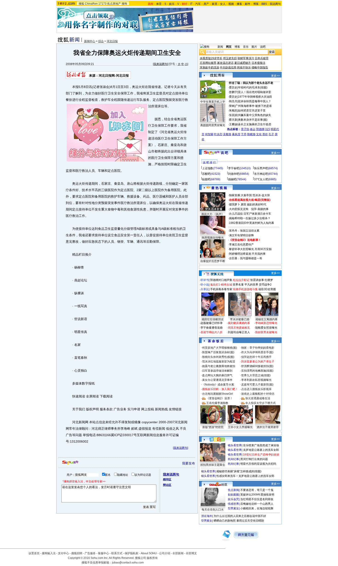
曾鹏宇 (233, 92)
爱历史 (233, 87)
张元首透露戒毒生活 (257, 398)
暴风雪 (236, 134)
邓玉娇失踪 (230, 58)
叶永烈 (218, 134)
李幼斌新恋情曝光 (266, 323)
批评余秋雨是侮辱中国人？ (254, 101)
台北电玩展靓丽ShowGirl (217, 393)
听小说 (205, 284)
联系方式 (116, 553)
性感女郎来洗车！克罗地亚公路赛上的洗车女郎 (245, 476)
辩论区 (167, 485)
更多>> (275, 75)
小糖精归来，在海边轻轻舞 (256, 508)
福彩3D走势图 (267, 289)
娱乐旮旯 (233, 499)
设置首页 (34, 553)
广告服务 (90, 553)
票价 (265, 134)
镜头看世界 (235, 445)
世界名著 (238, 284)
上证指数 (207, 168)
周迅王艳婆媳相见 (239, 327)
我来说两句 (160, 64)
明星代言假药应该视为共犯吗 (258, 463)
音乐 (246, 46)
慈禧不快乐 (244, 67)
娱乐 (172, 4)
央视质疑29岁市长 (211, 58)
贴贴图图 (233, 494)
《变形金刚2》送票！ (219, 398)
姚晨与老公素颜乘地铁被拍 (218, 366)
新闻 (220, 46)
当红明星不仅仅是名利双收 (256, 499)
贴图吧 (206, 179)
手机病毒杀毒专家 (221, 289)
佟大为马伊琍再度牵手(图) (257, 352)
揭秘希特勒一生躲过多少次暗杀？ (249, 218)
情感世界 (233, 503)
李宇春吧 (233, 168)
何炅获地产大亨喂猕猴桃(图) (219, 347)
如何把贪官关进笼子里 (252, 110)
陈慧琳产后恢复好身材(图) (218, 352)
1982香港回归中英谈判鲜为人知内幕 (251, 223)
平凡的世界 (251, 284)
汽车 (198, 4)
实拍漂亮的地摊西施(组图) (257, 370)
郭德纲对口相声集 (221, 280)
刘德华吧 (233, 173)
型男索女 (233, 508)
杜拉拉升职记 (241, 280)
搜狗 (124, 3)
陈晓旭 (251, 134)
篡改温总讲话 (225, 62)
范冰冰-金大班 (261, 195)
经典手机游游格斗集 (245, 289)
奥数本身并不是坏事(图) (252, 119)
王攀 (232, 124)
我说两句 (275, 4)
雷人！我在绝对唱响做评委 (254, 92)
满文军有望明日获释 (241, 235)
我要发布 (188, 463)
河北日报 (112, 41)
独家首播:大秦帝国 (240, 195)
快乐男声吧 (261, 168)
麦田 (243, 204)
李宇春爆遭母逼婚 (212, 327)
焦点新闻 (233, 490)
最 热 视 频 (219, 188)
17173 (102, 3)
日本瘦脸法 (258, 62)
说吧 (263, 46)
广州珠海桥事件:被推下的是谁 (253, 106)
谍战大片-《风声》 (212, 214)
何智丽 (209, 134)
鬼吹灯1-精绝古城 (221, 284)
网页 (229, 46)
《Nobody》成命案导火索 (218, 384)
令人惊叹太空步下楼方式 (260, 403)
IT (191, 4)
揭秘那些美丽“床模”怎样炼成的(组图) (238, 471)
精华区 (167, 479)
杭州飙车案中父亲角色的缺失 (253, 115)
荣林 (232, 106)
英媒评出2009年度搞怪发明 (257, 494)
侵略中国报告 (260, 67)
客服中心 (103, 553)
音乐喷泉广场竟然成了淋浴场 (261, 445)
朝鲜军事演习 (246, 58)
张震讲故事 (257, 280)
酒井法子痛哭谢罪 (268, 427)
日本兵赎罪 (262, 58)
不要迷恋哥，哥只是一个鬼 (256, 490)
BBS (264, 4)
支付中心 (63, 553)
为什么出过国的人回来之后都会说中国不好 (240, 516)
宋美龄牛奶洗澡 (209, 67)
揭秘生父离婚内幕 (266, 319)
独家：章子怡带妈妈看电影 (257, 347)
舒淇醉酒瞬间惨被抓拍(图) (257, 366)
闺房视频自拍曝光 (213, 237)
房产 (206, 4)
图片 (254, 46)
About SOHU (149, 553)
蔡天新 (233, 119)
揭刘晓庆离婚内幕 (239, 323)
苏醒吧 (206, 173)
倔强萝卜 (234, 204)
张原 (232, 115)
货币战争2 (265, 284)
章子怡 (245, 129)
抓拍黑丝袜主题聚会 (212, 465)
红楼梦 (269, 280)
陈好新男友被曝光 (266, 332)
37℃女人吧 (261, 179)
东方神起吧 (261, 173)
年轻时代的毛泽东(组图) (252, 87)
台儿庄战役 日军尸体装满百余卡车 (250, 213)
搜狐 (81, 3)
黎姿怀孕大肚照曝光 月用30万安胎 (250, 249)
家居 (214, 4)
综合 (101, 41)
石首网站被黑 (208, 62)
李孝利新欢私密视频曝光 (256, 380)
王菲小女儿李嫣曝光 (240, 427)
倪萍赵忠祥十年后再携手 (256, 357)
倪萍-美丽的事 (260, 209)
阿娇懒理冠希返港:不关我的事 (247, 253)
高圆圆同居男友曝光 (212, 125)
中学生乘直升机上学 (212, 101)
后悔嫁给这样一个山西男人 (256, 503)
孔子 (271, 134)
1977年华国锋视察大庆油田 (255, 96)
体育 (159, 4)
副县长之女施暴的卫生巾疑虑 (253, 124)
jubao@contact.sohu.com (128, 562)
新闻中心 (89, 41)
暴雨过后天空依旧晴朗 (250, 520)
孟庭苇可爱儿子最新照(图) (257, 384)
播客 (239, 4)
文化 (259, 134)
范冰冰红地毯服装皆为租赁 (218, 361)
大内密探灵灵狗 (238, 209)
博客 (256, 4)
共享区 (205, 289)
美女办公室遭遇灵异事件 (217, 380)
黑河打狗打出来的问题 (254, 459)
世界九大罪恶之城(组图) (256, 375)
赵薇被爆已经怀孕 (212, 323)
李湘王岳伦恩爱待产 (241, 244)
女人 (223, 4)
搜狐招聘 (76, 553)
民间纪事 (233, 459)
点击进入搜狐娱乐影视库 (256, 389)
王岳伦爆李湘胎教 (217, 403)
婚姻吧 (232, 179)
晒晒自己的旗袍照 (225, 520)
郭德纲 (260, 129)
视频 (231, 4)
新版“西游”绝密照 (212, 427)
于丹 (243, 134)
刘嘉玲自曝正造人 (239, 332)
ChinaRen (91, 3)
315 (267, 129)
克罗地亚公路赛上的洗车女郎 (261, 450)
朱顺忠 (233, 110)
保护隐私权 (131, 553)
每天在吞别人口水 (213, 509)
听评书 (205, 280)
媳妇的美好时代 (256, 204)
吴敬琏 (227, 134)
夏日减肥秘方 (242, 62)
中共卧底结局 (228, 67)
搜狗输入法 (49, 553)
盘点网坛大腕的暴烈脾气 (217, 375)
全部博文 (191, 553)
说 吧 (224, 153)
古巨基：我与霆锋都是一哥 (245, 258)
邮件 (247, 4)
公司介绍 (164, 553)
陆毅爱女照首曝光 (266, 327)
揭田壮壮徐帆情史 (213, 319)
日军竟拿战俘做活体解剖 (217, 370)
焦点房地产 (114, 3)
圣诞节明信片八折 (212, 332)
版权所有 (152, 558)
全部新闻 (177, 553)
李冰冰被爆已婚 (239, 319)
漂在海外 (206, 516)
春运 (252, 129)
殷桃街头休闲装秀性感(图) (218, 357)
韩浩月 (233, 101)
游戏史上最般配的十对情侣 (257, 393)
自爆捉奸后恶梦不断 (212, 261)
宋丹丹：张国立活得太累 (244, 230)
